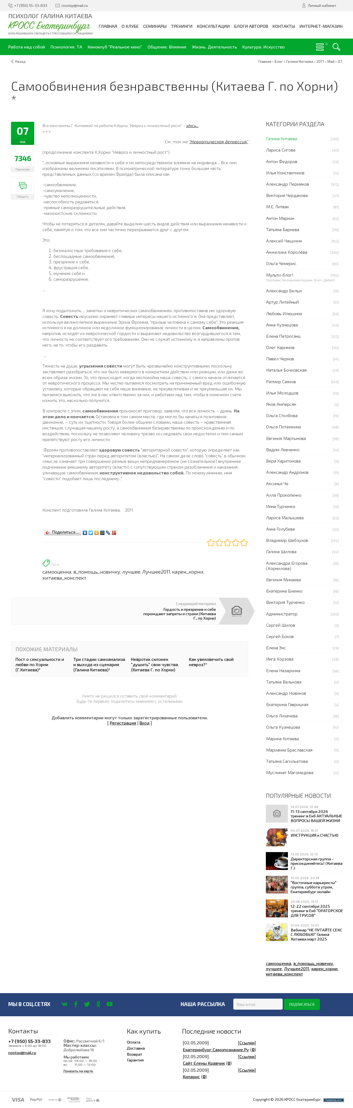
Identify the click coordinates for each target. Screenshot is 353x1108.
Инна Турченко (280, 506)
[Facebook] (75, 1004)
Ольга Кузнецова (283, 726)
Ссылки (247, 1042)
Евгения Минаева (283, 579)
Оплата (133, 1041)
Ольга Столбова (282, 415)
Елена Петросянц (283, 336)
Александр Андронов (287, 472)
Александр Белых (284, 290)
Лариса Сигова (280, 149)
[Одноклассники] (97, 531)
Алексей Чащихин (284, 240)
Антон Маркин (280, 218)
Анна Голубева (280, 528)
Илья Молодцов (282, 392)
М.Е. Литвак (277, 206)
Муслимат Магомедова (289, 772)
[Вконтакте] (64, 1004)
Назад (20, 61)
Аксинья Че (277, 483)
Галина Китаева (281, 138)
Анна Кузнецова (282, 324)
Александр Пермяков (287, 184)
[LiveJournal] (108, 531)
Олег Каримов (280, 347)
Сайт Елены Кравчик (204, 1063)
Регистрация (123, 722)
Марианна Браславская (289, 749)
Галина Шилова (281, 551)
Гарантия (135, 1059)
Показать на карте (78, 1071)
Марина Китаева (282, 738)
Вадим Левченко (282, 449)
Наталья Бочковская (286, 369)
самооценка (56, 572)
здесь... (192, 125)
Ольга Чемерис (281, 263)
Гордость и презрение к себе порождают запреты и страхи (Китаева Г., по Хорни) (179, 613)
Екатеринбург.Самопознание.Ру (216, 1049)
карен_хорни (188, 572)
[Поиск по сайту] (336, 47)
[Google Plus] (114, 531)
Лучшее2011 (156, 572)
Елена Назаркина (283, 670)
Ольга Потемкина (283, 426)
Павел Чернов (280, 358)
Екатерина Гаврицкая (287, 704)
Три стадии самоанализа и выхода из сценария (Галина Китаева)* (99, 664)
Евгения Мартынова (286, 438)
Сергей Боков (280, 636)
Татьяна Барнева (282, 229)
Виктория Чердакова (287, 195)
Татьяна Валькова (283, 681)
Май (331, 61)
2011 (320, 61)
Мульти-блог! (279, 274)
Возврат (134, 1054)
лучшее (131, 572)
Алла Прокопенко (283, 495)
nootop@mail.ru (22, 1052)
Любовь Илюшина (284, 313)
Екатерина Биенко (284, 590)
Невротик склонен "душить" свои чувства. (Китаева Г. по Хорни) (155, 664)
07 (340, 61)
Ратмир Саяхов (281, 381)
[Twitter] (91, 531)
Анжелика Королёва (286, 252)
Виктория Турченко (285, 602)
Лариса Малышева (285, 517)
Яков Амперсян (281, 404)
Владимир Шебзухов (287, 540)
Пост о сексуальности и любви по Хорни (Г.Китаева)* (39, 664)
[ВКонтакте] (85, 531)
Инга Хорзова (279, 658)
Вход (144, 722)
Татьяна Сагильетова (287, 761)
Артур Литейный (282, 301)
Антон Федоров (281, 161)
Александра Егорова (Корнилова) (286, 565)
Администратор (282, 613)
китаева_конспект (64, 578)
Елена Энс (276, 647)
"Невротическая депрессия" (218, 141)
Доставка (136, 1047)
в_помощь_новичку (96, 572)
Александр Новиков (286, 693)
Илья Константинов (285, 172)
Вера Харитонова (283, 460)
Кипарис (191, 1076)
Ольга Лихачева (282, 715)
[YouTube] (109, 1004)
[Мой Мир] (102, 531)
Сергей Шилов (280, 625)
